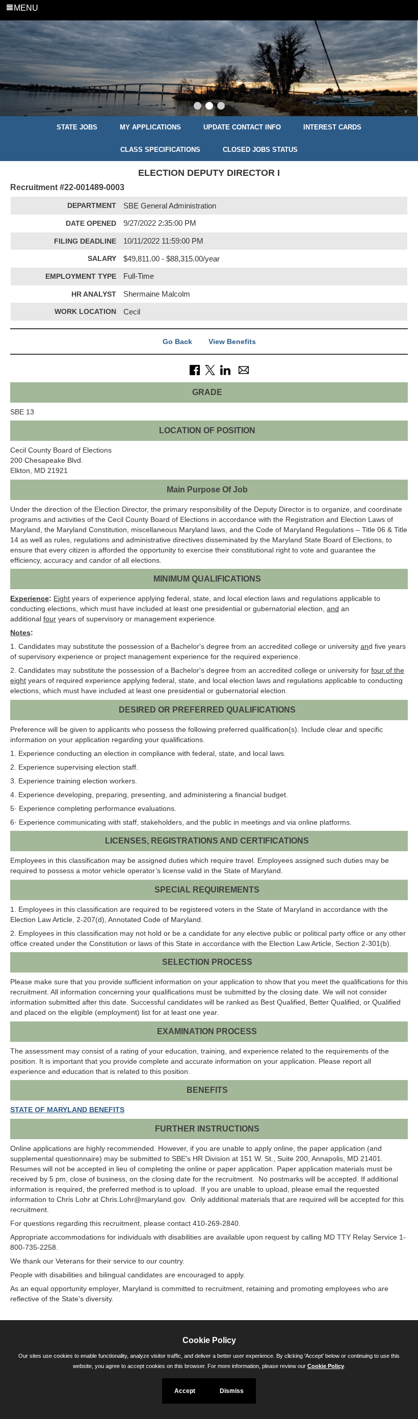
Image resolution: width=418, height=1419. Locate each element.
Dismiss (232, 1391)
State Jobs (77, 127)
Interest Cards (332, 127)
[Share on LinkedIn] (225, 369)
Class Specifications (160, 149)
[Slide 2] (209, 107)
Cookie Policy (325, 1366)
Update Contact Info (242, 127)
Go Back (177, 341)
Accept (184, 1391)
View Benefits (232, 341)
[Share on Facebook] (195, 369)
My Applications (150, 127)
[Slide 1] (197, 107)
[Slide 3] (221, 107)
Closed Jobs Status (260, 149)
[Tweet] (210, 369)
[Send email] (244, 369)
